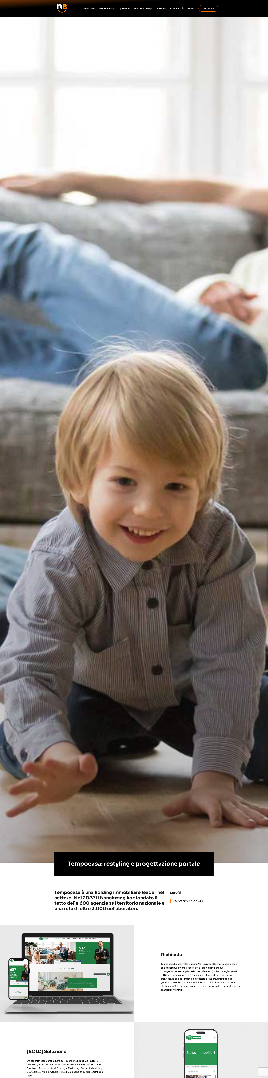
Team (191, 8)
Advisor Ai (89, 8)
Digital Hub (124, 8)
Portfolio (161, 8)
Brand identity (106, 8)
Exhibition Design (143, 8)
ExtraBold (175, 8)
